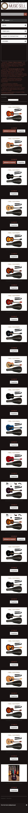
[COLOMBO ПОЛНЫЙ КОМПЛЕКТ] (14, 490)
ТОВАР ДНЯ (5, 31)
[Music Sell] (14, 6)
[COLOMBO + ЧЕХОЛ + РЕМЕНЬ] (14, 114)
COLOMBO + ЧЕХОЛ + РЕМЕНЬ (14, 124)
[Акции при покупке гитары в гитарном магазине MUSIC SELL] (14, 0)
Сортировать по (4, 99)
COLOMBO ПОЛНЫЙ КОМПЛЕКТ (14, 500)
